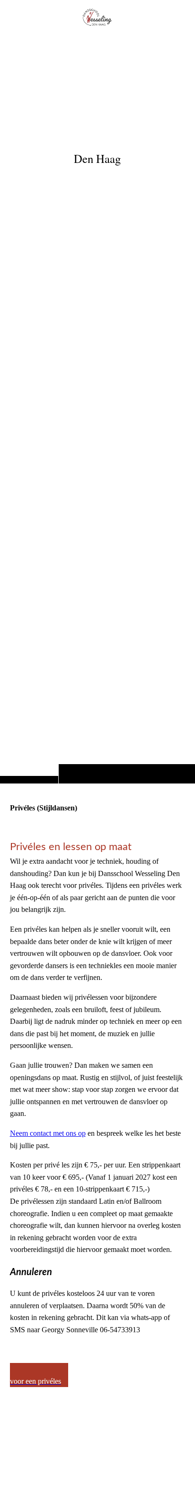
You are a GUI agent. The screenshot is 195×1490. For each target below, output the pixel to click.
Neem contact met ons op (48, 1133)
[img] (97, 410)
